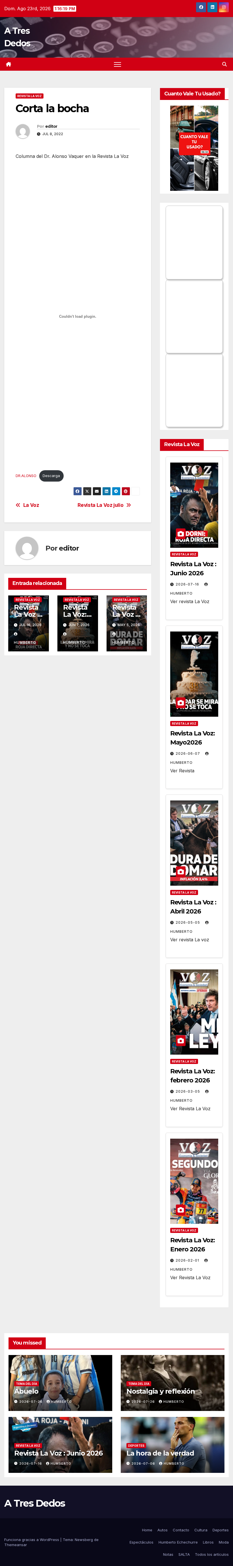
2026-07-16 (188, 584)
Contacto (181, 1530)
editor (51, 126)
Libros (208, 1542)
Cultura (200, 1530)
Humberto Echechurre (178, 1542)
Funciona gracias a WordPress (32, 1539)
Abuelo (26, 1391)
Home (147, 1530)
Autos (162, 1530)
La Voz (31, 505)
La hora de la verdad (160, 1453)
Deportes (136, 1445)
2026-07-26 (31, 1402)
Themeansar (15, 1544)
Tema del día (26, 1383)
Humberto (61, 1402)
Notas (168, 1554)
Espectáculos (141, 1542)
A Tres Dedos (34, 1503)
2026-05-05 (188, 922)
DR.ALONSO (26, 476)
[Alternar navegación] (117, 64)
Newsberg (84, 1539)
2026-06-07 (188, 753)
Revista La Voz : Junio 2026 (58, 1453)
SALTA (184, 1554)
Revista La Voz (29, 96)
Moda (224, 1542)
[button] (224, 64)
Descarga (51, 476)
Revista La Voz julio (100, 505)
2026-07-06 (144, 1463)
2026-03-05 (188, 1091)
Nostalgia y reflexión (160, 1391)
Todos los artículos (212, 1554)
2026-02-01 (188, 1260)
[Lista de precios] (194, 148)
